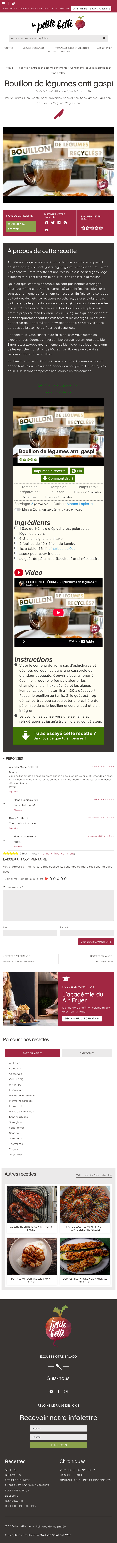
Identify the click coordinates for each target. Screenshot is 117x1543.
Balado (14, 8)
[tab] (32, 1053)
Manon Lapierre (80, 504)
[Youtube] (3, 3)
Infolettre (37, 8)
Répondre (13, 792)
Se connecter (62, 8)
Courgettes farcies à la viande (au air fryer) (85, 1280)
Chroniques (73, 1461)
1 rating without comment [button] (56, 853)
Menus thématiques (21, 1100)
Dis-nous (41, 738)
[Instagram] (13, 3)
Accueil (10, 67)
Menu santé (32, 97)
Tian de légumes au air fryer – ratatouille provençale (85, 1228)
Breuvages (13, 1475)
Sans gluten (71, 97)
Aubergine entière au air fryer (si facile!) (31, 1228)
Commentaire (13, 887)
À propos (24, 8)
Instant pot (15, 1084)
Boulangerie (14, 1500)
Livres (5, 8)
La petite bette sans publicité (91, 8)
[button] (47, 223)
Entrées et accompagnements (49, 67)
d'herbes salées (62, 549)
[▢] (16, 529)
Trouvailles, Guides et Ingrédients (72, 48)
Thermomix (16, 1143)
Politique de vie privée (51, 1526)
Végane (58, 103)
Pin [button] (79, 471)
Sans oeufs (44, 103)
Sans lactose (88, 97)
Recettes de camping (20, 1506)
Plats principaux (17, 1490)
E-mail (65, 927)
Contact (48, 8)
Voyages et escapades (33, 48)
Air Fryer (14, 1063)
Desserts (11, 1495)
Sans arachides (51, 97)
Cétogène (15, 1068)
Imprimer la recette (50, 471)
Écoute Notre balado (58, 1356)
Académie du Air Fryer (59, 51)
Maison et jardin (104, 48)
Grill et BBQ (16, 1079)
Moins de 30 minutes (21, 1111)
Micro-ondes (16, 1106)
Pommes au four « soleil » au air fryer (31, 1280)
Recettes (8, 48)
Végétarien (72, 103)
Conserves (15, 1073)
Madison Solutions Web (55, 1535)
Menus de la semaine (22, 1095)
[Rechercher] (104, 38)
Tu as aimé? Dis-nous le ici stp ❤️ (25, 878)
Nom (7, 927)
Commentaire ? (60, 478)
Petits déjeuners (17, 1480)
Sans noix (105, 97)
